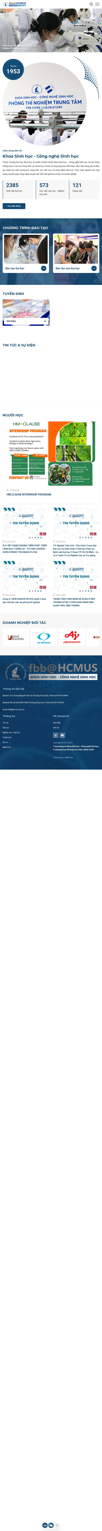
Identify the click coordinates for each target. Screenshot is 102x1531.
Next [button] (99, 28)
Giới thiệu (11, 321)
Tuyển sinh (13, 294)
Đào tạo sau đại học (68, 268)
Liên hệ (56, 728)
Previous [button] (99, 33)
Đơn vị (5, 742)
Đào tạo (6, 728)
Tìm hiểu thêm (14, 206)
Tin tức (5, 723)
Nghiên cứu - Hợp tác (11, 732)
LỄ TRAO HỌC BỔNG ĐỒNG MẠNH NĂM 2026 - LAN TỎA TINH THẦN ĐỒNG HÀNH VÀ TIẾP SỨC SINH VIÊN (20, 391)
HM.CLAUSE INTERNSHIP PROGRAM (29, 494)
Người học (13, 415)
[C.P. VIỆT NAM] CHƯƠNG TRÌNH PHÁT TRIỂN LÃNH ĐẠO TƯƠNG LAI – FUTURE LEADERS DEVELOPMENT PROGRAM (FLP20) (25, 548)
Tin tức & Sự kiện (19, 345)
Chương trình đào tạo (25, 228)
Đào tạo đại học (14, 268)
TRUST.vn (68, 758)
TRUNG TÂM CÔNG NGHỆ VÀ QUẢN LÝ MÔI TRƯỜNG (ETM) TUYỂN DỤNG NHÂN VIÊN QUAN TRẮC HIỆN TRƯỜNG (74, 602)
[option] (51, 30)
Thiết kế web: (58, 758)
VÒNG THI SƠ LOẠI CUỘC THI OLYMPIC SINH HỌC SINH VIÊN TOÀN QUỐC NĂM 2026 (56, 391)
